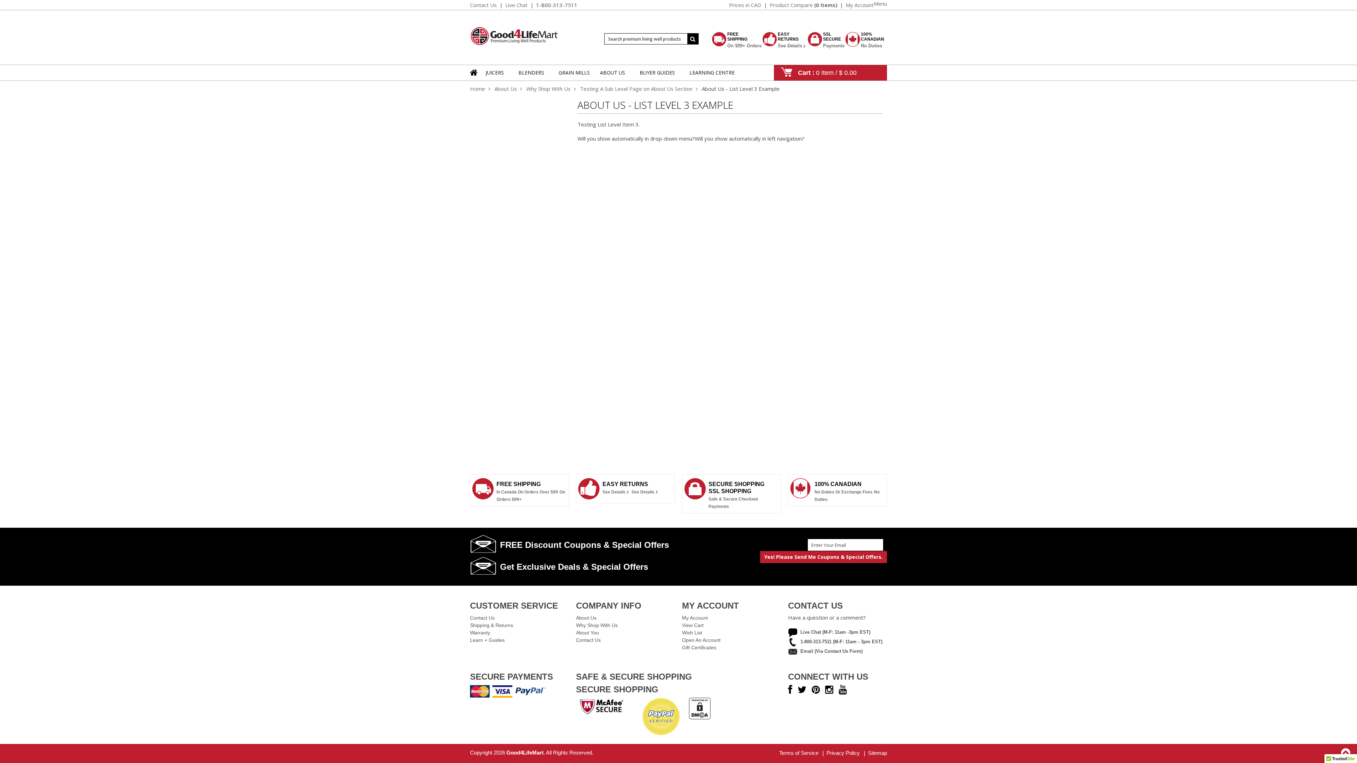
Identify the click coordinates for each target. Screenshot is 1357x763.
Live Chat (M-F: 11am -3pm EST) (835, 632)
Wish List (692, 632)
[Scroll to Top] (1346, 752)
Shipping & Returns (491, 625)
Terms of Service (798, 753)
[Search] (693, 39)
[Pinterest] (816, 689)
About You (587, 632)
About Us (505, 88)
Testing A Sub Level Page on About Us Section (636, 88)
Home (477, 88)
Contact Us (483, 4)
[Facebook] (790, 689)
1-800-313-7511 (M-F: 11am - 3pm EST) (841, 641)
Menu (880, 3)
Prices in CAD (745, 4)
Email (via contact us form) (831, 651)
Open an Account (701, 640)
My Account (695, 618)
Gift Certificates (699, 647)
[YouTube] (843, 689)
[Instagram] (829, 689)
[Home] (474, 77)
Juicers (495, 72)
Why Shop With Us (548, 88)
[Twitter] (802, 689)
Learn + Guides (487, 640)
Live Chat (516, 4)
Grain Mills (574, 72)
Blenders (531, 72)
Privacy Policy (843, 753)
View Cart (693, 625)
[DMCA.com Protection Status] (700, 717)
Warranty (480, 632)
